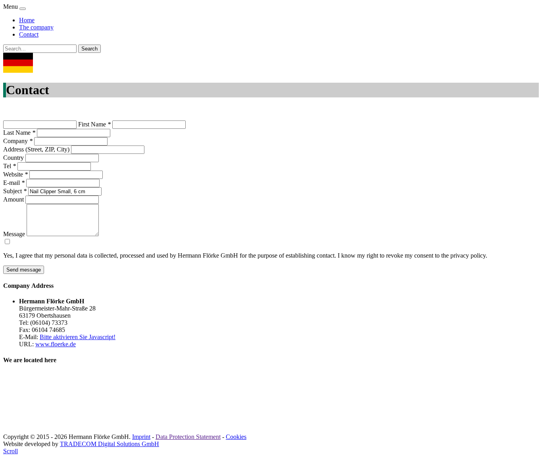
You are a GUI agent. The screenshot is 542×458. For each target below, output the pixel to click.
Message (14, 234)
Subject (15, 191)
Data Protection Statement (188, 436)
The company (36, 27)
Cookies (236, 436)
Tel (9, 166)
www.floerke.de (55, 344)
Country (13, 157)
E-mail (14, 182)
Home (27, 20)
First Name (94, 124)
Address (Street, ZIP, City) (36, 149)
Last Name (19, 132)
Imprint (141, 436)
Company (18, 141)
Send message (23, 270)
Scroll (10, 451)
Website (15, 174)
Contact (28, 34)
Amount (13, 199)
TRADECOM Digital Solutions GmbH (109, 444)
